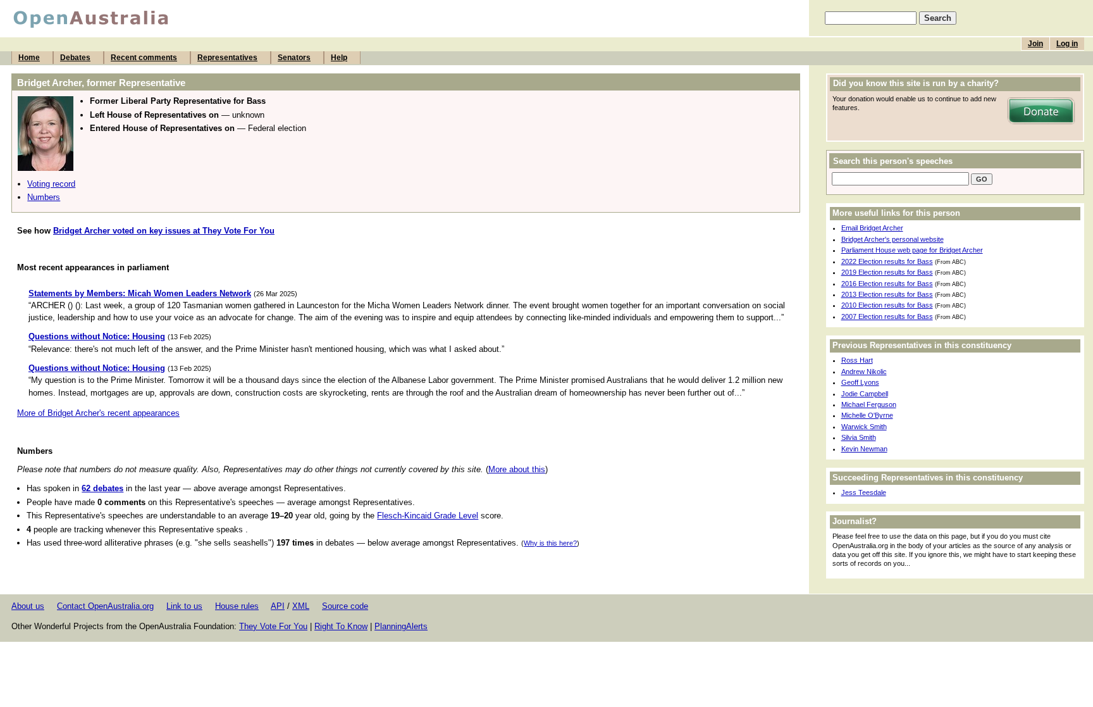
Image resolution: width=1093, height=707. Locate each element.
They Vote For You (273, 626)
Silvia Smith (858, 437)
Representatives (227, 57)
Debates (75, 57)
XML (300, 606)
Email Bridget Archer (872, 228)
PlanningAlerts (401, 626)
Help (339, 57)
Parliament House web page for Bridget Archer (912, 250)
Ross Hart (857, 360)
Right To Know (340, 626)
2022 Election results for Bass (887, 261)
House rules (237, 606)
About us (27, 606)
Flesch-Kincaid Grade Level (427, 515)
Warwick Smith (864, 426)
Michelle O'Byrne (867, 415)
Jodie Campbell (864, 393)
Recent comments (144, 57)
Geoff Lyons (860, 382)
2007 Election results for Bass (887, 316)
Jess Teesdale (863, 492)
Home (29, 57)
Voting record (51, 184)
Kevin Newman (864, 449)
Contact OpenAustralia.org (105, 606)
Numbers (43, 197)
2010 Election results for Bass (887, 305)
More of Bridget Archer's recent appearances (98, 413)
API (278, 606)
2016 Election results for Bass (887, 283)
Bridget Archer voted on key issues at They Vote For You (164, 230)
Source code (345, 606)
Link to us (184, 606)
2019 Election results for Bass (887, 272)
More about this (516, 469)
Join (1035, 43)
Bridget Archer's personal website (892, 239)
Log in (1067, 43)
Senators (294, 57)
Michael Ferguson (868, 404)
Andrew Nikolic (864, 371)
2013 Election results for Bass (887, 294)
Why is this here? (550, 543)
